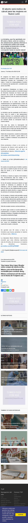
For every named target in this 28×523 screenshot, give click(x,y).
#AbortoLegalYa (20, 151)
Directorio (16, 500)
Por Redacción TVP (6, 68)
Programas (4, 504)
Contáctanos (17, 496)
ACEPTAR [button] (20, 514)
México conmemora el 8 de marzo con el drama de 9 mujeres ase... (13, 275)
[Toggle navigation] (22, 2)
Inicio (15, 494)
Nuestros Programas (20, 503)
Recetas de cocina (6, 502)
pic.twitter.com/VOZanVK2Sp (10, 155)
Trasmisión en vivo (19, 505)
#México (14, 234)
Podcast (3, 506)
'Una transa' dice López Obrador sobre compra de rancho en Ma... (13, 266)
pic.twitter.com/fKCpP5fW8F (10, 246)
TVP (2, 497)
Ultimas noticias (5, 500)
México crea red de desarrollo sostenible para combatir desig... (13, 270)
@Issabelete (5, 153)
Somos (16, 498)
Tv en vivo (4, 498)
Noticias (16, 502)
